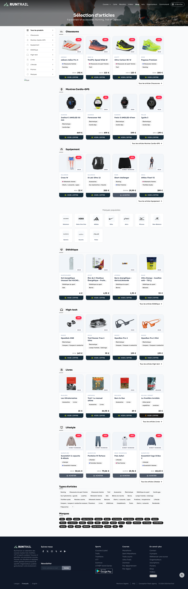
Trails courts (127, 556)
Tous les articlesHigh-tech (150, 364)
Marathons (126, 550)
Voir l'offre (72, 77)
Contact (153, 550)
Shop (137, 4)
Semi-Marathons (129, 553)
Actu (143, 4)
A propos (153, 553)
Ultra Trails (126, 560)
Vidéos (130, 4)
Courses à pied (101, 550)
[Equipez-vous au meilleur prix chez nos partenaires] (40, 80)
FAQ (133, 584)
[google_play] (65, 551)
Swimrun (98, 563)
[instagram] (52, 551)
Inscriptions (154, 563)
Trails (97, 553)
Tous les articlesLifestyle (150, 482)
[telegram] (60, 551)
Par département (129, 566)
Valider (66, 568)
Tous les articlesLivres (151, 422)
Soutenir (153, 576)
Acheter (126, 195)
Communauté (164, 4)
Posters (153, 566)
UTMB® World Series (103, 566)
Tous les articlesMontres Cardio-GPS (146, 143)
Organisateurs (152, 4)
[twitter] (47, 551)
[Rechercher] (182, 575)
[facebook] (43, 551)
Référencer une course (159, 556)
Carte (115, 4)
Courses (106, 4)
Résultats (122, 4)
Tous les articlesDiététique (150, 304)
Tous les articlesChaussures (149, 83)
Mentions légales (122, 584)
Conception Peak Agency (148, 584)
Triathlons (99, 556)
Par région (126, 569)
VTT (96, 560)
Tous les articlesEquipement (149, 201)
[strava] (56, 551)
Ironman (126, 563)
